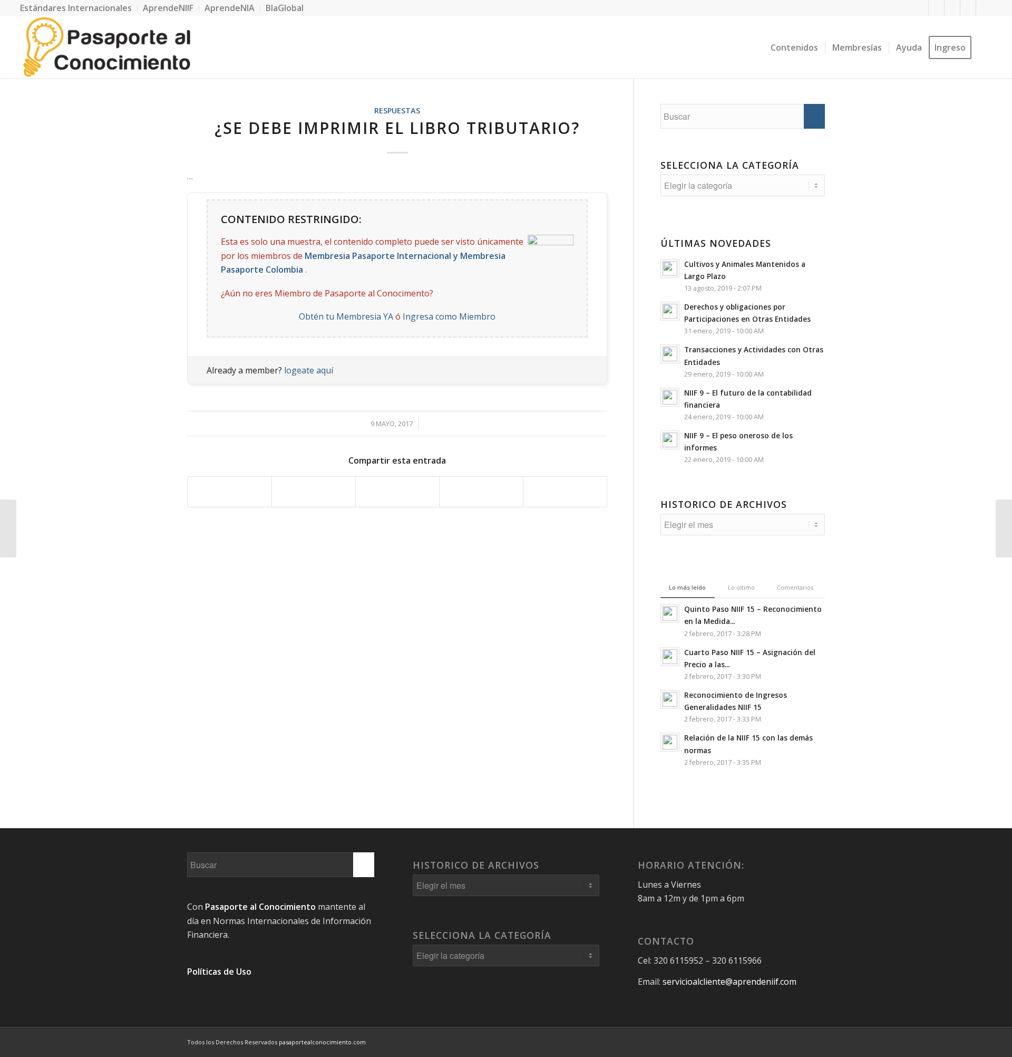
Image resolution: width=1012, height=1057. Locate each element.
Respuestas (397, 110)
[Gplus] (952, 8)
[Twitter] (936, 8)
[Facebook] (920, 8)
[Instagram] (984, 8)
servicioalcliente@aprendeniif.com (729, 981)
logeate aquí (308, 370)
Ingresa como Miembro (449, 316)
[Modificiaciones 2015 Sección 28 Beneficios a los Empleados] (1004, 528)
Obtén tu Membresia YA (346, 316)
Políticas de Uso (219, 971)
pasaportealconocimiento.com (322, 1042)
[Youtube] (968, 8)
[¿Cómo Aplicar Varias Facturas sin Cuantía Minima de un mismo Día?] (8, 528)
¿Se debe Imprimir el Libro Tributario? (397, 128)
